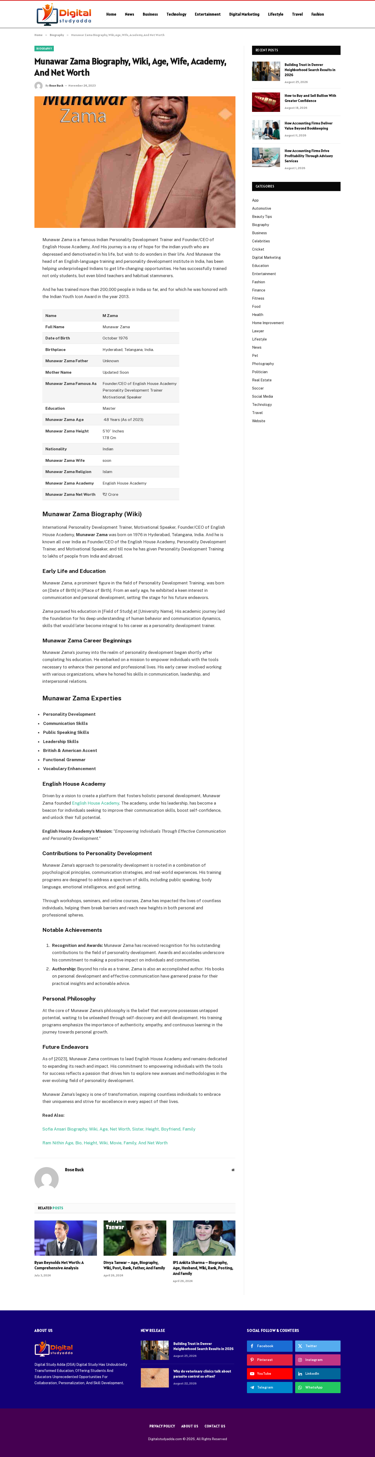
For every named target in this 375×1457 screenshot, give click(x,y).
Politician (260, 372)
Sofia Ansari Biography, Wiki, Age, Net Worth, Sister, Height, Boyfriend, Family (118, 1129)
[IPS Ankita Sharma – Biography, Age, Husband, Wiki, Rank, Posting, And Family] (204, 1238)
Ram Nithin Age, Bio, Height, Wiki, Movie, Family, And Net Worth (105, 1142)
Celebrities (261, 241)
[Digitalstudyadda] (63, 14)
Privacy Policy (162, 1426)
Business (150, 14)
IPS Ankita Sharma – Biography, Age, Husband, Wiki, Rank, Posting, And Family (203, 1268)
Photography (263, 364)
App (255, 200)
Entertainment (208, 14)
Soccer (258, 388)
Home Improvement (268, 323)
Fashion (317, 14)
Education (260, 266)
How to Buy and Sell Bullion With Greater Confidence (310, 98)
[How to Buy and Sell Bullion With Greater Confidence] (266, 102)
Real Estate (262, 380)
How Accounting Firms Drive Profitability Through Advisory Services (309, 155)
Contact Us (215, 1426)
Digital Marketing (244, 14)
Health (257, 315)
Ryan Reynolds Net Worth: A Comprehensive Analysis (59, 1265)
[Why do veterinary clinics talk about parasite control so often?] (155, 1378)
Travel (297, 14)
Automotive (261, 208)
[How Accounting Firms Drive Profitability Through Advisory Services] (266, 157)
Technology (176, 14)
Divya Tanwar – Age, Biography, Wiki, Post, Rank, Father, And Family (134, 1265)
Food (256, 306)
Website (258, 421)
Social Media (262, 396)
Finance (258, 290)
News (129, 14)
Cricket (258, 249)
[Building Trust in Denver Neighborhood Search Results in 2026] (266, 71)
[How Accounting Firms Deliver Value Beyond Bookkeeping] (266, 129)
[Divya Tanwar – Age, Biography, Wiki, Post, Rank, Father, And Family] (135, 1238)
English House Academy (95, 803)
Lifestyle (275, 14)
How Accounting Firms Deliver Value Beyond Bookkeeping (308, 126)
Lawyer (258, 331)
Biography (44, 48)
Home (111, 14)
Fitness (258, 298)
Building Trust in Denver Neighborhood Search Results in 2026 (310, 69)
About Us (189, 1426)
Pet (255, 356)
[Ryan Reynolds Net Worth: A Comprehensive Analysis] (65, 1238)
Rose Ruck (56, 85)
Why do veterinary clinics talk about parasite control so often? (202, 1374)
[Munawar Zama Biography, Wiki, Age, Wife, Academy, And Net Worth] (134, 162)
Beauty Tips (262, 217)
